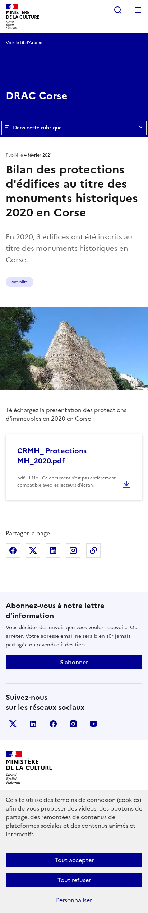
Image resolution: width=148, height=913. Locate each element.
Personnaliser (74, 900)
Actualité (19, 282)
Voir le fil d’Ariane (24, 42)
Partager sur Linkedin (53, 550)
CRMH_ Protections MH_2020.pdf (52, 455)
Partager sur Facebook (13, 550)
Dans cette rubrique (37, 128)
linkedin (33, 724)
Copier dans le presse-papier (93, 550)
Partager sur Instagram (73, 550)
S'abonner (74, 662)
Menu (138, 10)
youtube (93, 724)
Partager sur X (33, 550)
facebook (53, 724)
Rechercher (118, 10)
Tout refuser (74, 880)
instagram (73, 724)
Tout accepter (74, 860)
